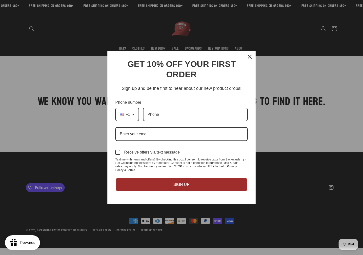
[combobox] (127, 114)
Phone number (128, 102)
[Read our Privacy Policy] (245, 160)
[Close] (250, 57)
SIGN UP (181, 184)
